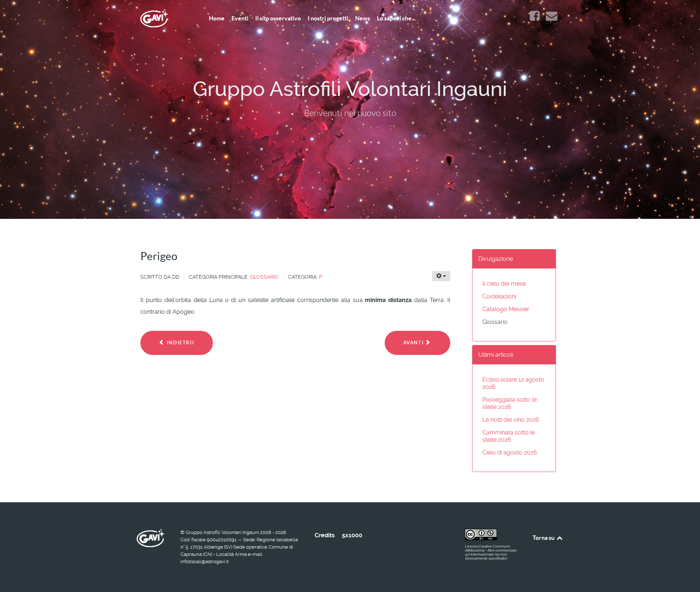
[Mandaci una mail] (551, 18)
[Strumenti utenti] (441, 276)
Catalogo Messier (505, 309)
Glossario (264, 277)
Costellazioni (499, 296)
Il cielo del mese (504, 283)
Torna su (544, 537)
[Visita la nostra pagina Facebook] (535, 18)
